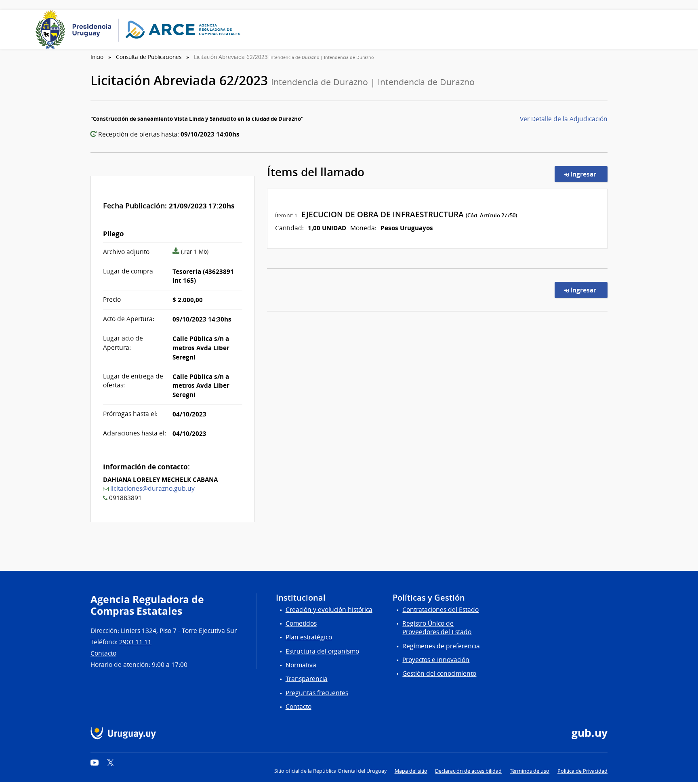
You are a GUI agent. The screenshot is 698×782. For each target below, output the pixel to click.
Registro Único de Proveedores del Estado (436, 627)
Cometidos (301, 623)
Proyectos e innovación (435, 660)
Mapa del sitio (411, 770)
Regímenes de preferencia (441, 646)
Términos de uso (529, 770)
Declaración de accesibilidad (468, 770)
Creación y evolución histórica (329, 609)
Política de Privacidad (582, 770)
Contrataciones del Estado (440, 609)
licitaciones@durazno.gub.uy (152, 488)
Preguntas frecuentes (317, 693)
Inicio (96, 57)
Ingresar (588, 174)
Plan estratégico (309, 637)
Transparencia (307, 679)
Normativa (301, 665)
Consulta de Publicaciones (148, 57)
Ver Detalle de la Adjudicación (564, 119)
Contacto (103, 653)
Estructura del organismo (322, 651)
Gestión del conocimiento (439, 673)
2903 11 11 (135, 642)
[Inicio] (141, 29)
